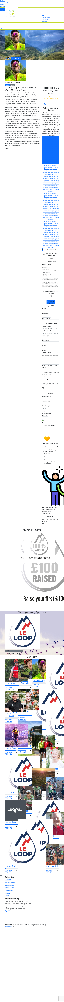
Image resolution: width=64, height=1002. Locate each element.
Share (12, 85)
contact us (3, 5)
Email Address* (46, 318)
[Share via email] (8, 58)
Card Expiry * (46, 406)
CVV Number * (46, 413)
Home (3, 1)
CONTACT (7, 896)
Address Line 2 (46, 331)
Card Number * (46, 401)
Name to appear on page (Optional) (49, 366)
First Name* (45, 309)
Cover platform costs (49, 425)
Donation (45, 415)
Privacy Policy (9, 926)
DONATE (7, 893)
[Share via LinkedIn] (9, 58)
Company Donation (51, 306)
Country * (45, 350)
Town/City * (45, 336)
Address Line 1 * (47, 326)
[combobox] (50, 352)
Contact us (45, 19)
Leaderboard (4, 3)
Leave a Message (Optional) (50, 355)
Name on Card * (47, 396)
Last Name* (45, 313)
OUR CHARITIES (9, 885)
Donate (7, 85)
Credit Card (51, 393)
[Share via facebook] (5, 58)
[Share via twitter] (6, 58)
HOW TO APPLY (9, 888)
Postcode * (45, 340)
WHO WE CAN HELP (10, 882)
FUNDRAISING (9, 890)
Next (48, 380)
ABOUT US (8, 880)
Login (3, 6)
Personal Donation (51, 302)
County (44, 345)
